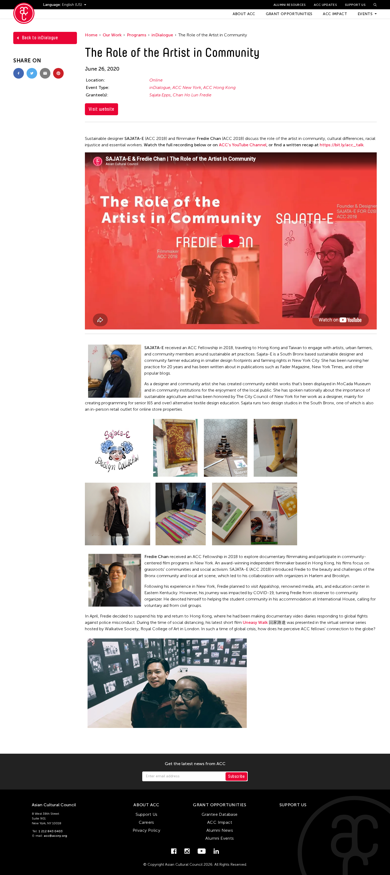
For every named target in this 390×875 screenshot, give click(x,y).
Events (365, 14)
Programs (136, 34)
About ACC (244, 14)
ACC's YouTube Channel (242, 144)
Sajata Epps (160, 94)
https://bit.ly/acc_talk (341, 144)
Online (156, 80)
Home (91, 34)
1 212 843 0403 (50, 831)
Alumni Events (219, 838)
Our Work (112, 34)
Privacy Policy (147, 830)
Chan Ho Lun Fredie (192, 94)
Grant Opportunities (289, 14)
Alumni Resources (290, 5)
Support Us (355, 5)
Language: (52, 4)
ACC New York (186, 87)
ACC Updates (325, 5)
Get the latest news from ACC (195, 764)
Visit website (101, 109)
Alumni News (219, 830)
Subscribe (236, 776)
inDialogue (162, 34)
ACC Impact (335, 14)
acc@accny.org (55, 836)
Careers (146, 822)
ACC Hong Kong (219, 87)
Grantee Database (219, 814)
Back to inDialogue (40, 38)
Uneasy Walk (255, 622)
